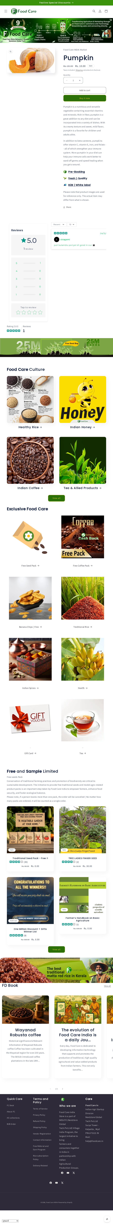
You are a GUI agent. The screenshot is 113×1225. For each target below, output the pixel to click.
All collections (13, 1118)
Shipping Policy (40, 1127)
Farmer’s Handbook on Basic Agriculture (83, 919)
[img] (60, 233)
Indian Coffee (28, 488)
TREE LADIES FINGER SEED (82, 858)
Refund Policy (39, 1121)
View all (56, 498)
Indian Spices (29, 688)
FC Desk (10, 1105)
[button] (6, 11)
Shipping (79, 70)
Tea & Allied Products (81, 488)
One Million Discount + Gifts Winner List (30, 930)
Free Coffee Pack (81, 565)
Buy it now (85, 98)
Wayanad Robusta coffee (25, 1032)
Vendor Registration (42, 1133)
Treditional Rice (81, 626)
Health (81, 688)
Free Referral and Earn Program (41, 1148)
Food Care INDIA (52, 1202)
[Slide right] (63, 1089)
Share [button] (68, 207)
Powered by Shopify (65, 1202)
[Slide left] (50, 1089)
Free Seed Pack (28, 565)
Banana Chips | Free (29, 626)
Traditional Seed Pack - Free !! (30, 858)
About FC (11, 1111)
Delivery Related (40, 1165)
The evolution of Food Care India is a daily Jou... (78, 1034)
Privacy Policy (39, 1115)
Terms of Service (40, 1108)
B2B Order (11, 1124)
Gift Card (29, 753)
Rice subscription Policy (40, 1157)
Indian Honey (81, 427)
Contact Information (42, 1140)
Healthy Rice (28, 427)
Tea (81, 753)
